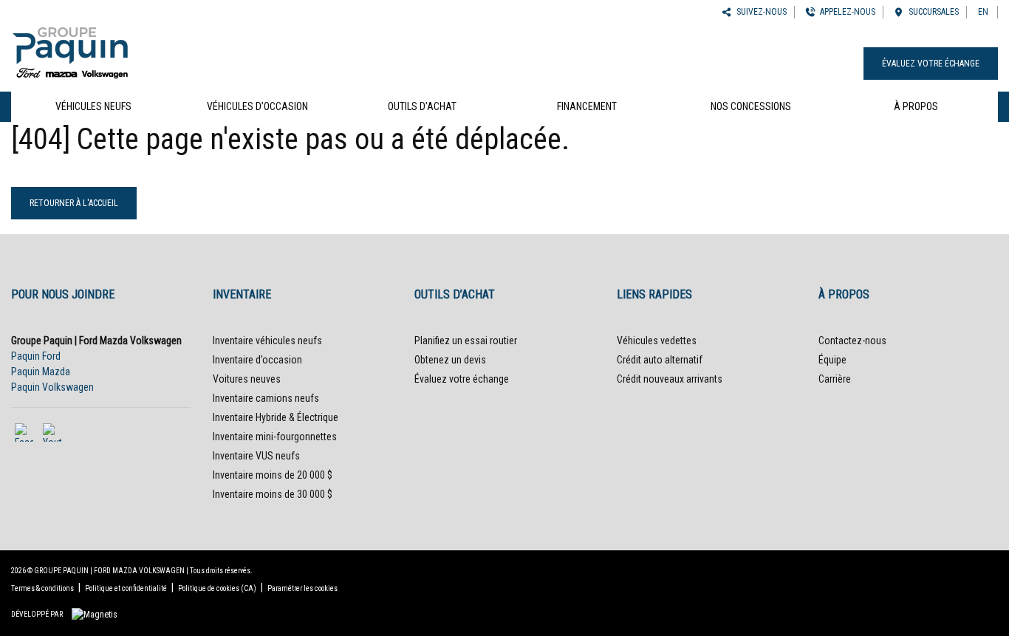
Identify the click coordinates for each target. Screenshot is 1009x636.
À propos (916, 106)
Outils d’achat (422, 106)
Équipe (832, 360)
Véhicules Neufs (93, 106)
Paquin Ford (36, 356)
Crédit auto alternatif (659, 360)
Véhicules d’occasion (257, 106)
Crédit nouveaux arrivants (669, 379)
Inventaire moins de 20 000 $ (272, 475)
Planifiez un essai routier (465, 340)
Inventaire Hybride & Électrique (275, 417)
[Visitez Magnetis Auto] (98, 614)
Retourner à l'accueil (74, 203)
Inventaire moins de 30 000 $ (272, 494)
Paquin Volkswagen (52, 387)
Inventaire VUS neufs (256, 456)
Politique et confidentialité (126, 588)
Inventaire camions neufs (266, 398)
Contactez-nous (852, 340)
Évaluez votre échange (930, 63)
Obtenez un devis (450, 360)
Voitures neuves (247, 379)
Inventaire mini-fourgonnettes (275, 436)
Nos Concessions (751, 106)
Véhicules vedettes (657, 340)
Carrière (834, 379)
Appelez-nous (845, 12)
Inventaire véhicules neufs (267, 340)
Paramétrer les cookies (302, 588)
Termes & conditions (42, 588)
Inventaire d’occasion (257, 360)
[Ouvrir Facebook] (24, 432)
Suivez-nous (759, 12)
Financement (587, 106)
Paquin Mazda (40, 371)
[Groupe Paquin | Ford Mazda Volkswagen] (70, 50)
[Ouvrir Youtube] (52, 432)
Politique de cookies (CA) (217, 588)
